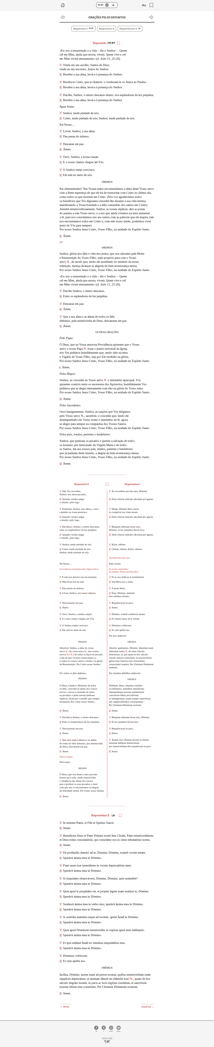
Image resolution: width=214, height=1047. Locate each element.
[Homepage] (107, 1041)
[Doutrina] (150, 17)
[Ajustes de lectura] (144, 5)
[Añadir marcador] (118, 43)
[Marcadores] (151, 5)
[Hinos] (63, 17)
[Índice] (63, 5)
